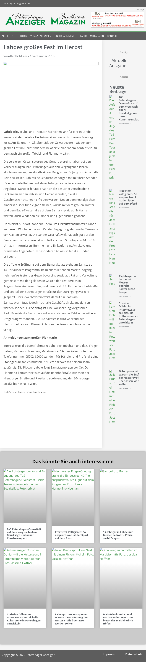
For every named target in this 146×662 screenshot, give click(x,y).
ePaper (83, 36)
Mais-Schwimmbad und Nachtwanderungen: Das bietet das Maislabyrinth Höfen (118, 619)
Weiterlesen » (125, 123)
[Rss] (138, 3)
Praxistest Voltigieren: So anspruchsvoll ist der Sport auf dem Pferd (128, 197)
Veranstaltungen (40, 36)
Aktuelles (7, 36)
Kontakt (112, 36)
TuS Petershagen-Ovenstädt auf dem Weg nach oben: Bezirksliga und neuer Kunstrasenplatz (129, 108)
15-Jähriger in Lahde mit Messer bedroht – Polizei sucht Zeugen (127, 284)
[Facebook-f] (117, 3)
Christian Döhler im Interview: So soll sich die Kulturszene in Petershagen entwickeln (128, 312)
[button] (138, 36)
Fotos (23, 36)
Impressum (110, 654)
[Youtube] (132, 3)
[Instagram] (124, 3)
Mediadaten (97, 36)
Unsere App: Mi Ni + (65, 36)
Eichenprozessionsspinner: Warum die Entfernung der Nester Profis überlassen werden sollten (71, 619)
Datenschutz (133, 654)
